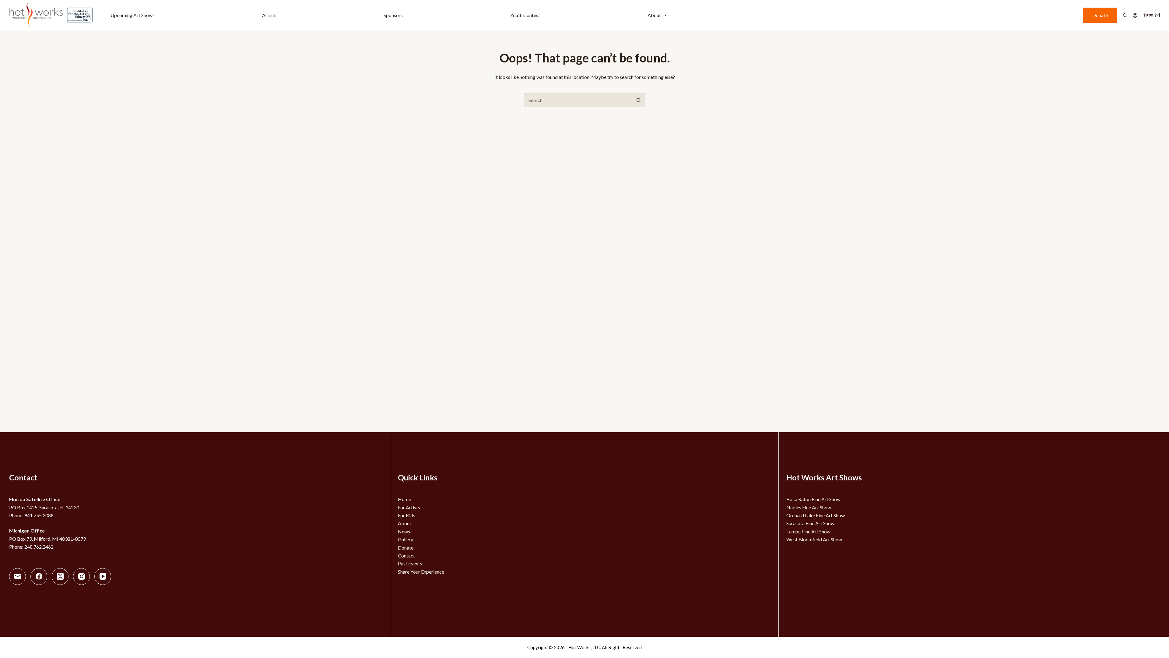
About (654, 15)
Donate (1100, 15)
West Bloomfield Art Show (814, 539)
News (404, 531)
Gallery (405, 539)
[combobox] (578, 100)
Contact (406, 555)
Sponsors (393, 15)
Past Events (410, 563)
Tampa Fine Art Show (808, 531)
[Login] (1135, 15)
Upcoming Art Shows (133, 15)
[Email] (17, 576)
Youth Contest (525, 15)
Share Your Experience (421, 572)
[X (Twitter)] (60, 576)
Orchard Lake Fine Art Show (815, 515)
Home (404, 499)
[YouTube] (102, 576)
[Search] (1125, 15)
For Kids (406, 515)
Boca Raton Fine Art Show (813, 499)
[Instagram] (81, 576)
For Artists (409, 507)
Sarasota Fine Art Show (810, 523)
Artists (269, 15)
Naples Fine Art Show (808, 507)
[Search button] (638, 100)
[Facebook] (38, 576)
